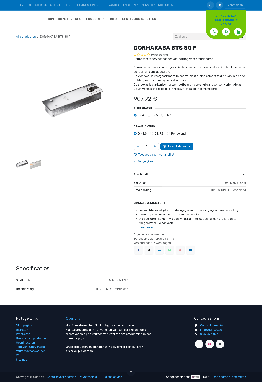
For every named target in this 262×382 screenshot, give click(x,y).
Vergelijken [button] (145, 161)
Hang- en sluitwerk (32, 5)
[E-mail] (190, 250)
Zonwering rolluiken (157, 5)
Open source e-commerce (228, 377)
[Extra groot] (220, 344)
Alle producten (26, 36)
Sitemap (21, 359)
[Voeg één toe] (155, 146)
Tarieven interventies (30, 347)
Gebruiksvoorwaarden (61, 377)
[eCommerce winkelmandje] (219, 5)
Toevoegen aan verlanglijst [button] (156, 154)
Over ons (73, 318)
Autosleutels (60, 5)
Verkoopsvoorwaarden (31, 351)
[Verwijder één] (138, 146)
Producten (23, 334)
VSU (19, 355)
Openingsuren (25, 342)
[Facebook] (138, 250)
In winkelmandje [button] (179, 146)
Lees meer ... (147, 227)
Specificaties (142, 174)
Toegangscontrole (89, 5)
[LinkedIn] (159, 250)
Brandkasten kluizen (122, 5)
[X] (149, 250)
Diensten (22, 329)
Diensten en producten (31, 338)
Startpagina (24, 325)
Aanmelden (235, 5)
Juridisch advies (111, 377)
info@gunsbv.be (211, 329)
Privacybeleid (88, 377)
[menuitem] (50, 19)
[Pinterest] (180, 250)
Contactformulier (212, 325)
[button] (210, 5)
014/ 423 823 (209, 334)
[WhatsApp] (169, 250)
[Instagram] (209, 344)
